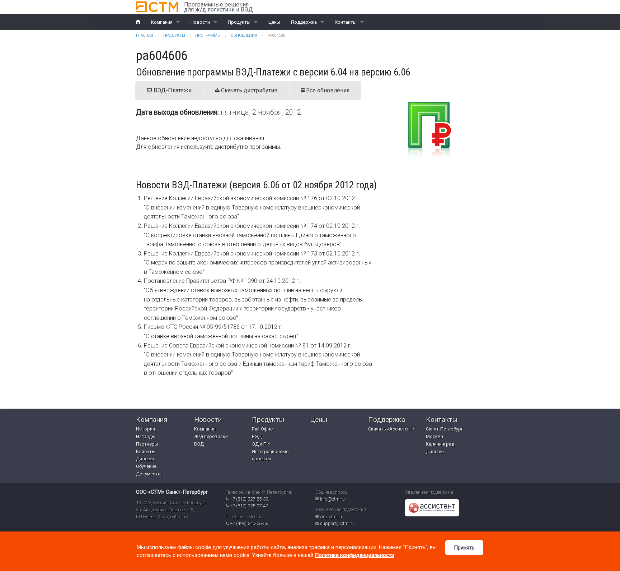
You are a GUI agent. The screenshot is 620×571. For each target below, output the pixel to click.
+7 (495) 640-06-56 (249, 523)
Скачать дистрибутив (249, 90)
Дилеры (145, 458)
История (145, 429)
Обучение (146, 466)
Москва (434, 436)
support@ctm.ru (337, 523)
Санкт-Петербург (444, 429)
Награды (145, 436)
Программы (208, 35)
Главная (144, 35)
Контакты (346, 22)
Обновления (244, 35)
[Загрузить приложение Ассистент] (432, 507)
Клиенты (145, 451)
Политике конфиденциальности (354, 555)
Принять (464, 547)
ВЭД (199, 444)
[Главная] (157, 6)
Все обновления (327, 90)
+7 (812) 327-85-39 (249, 499)
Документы (148, 473)
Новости (200, 22)
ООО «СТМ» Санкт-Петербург (172, 492)
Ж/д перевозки (211, 436)
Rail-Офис (262, 429)
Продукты (239, 22)
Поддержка (304, 22)
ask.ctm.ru (331, 516)
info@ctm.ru (332, 499)
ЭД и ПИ (261, 444)
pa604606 (276, 35)
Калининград (440, 444)
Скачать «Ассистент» (391, 429)
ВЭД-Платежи (172, 90)
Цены (274, 22)
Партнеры (147, 444)
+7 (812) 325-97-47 (249, 505)
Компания (162, 22)
